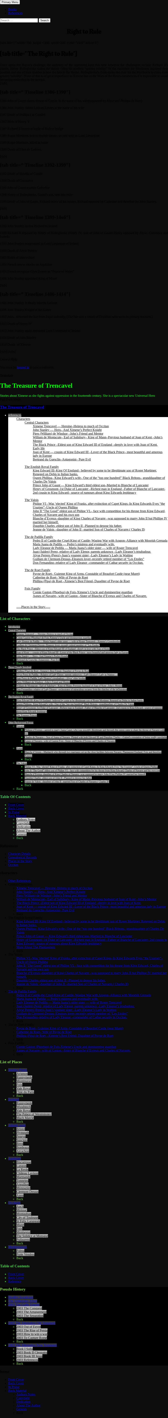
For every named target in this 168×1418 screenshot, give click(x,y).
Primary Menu (10, 2)
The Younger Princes (26, 715)
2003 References (27, 1360)
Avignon (22, 1073)
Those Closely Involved (19, 667)
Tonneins (22, 1180)
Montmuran (24, 1081)
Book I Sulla (24, 1349)
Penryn (21, 1136)
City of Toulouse (27, 1217)
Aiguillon (22, 1184)
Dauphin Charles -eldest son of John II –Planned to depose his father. (77, 526)
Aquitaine (14, 1158)
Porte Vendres (25, 1254)
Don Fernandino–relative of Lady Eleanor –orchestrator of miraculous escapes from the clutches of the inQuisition (71, 689)
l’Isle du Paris (25, 1092)
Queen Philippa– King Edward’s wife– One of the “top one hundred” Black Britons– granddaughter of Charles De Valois (75, 704)
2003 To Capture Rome (31, 1338)
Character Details (19, 853)
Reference (14, 1281)
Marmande (23, 1177)
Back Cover (16, 808)
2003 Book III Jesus (29, 1356)
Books (12, 9)
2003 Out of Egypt (28, 1326)
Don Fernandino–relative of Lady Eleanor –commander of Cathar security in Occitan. (88, 562)
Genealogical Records (22, 857)
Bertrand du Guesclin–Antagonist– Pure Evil (62, 459)
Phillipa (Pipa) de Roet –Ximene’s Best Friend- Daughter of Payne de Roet (81, 581)
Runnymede (24, 1077)
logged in (23, 367)
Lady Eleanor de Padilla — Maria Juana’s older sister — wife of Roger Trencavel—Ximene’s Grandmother (68, 641)
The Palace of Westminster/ (34, 1114)
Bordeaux (22, 1147)
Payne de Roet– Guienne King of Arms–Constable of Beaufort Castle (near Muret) (86, 573)
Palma (20, 1250)
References (15, 13)
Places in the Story (20, 861)
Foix (19, 1084)
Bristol (20, 1129)
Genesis (21, 834)
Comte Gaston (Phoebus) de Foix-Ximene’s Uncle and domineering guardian (83, 592)
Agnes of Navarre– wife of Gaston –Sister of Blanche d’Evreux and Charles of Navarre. (90, 596)
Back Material (17, 816)
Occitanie (14, 1202)
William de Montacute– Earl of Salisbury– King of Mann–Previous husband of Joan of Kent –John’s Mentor (69, 685)
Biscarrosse (23, 1162)
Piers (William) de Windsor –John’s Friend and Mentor (68, 433)
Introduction (14, 626)
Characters (23, 419)
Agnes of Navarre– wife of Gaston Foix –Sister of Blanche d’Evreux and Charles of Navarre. (70, 741)
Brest (19, 1143)
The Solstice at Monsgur (32, 1236)
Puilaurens (23, 1239)
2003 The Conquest (29, 1308)
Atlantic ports (17, 1125)
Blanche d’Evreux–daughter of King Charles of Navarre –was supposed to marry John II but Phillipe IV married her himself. (85, 774)
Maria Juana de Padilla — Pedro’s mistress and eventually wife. (74, 544)
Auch (20, 1206)
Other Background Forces (20, 722)
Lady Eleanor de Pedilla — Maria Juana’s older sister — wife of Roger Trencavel (85, 548)
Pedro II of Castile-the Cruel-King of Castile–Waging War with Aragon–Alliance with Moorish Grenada (100, 540)
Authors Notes (25, 819)
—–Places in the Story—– (33, 607)
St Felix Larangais (28, 1221)
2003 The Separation (29, 1315)
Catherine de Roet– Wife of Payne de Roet (60, 577)
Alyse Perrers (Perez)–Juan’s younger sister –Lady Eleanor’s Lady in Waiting (83, 555)
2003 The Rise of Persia (32, 1330)
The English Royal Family (42, 466)
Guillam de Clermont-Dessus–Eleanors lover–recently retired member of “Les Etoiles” (88, 559)
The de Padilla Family (39, 537)
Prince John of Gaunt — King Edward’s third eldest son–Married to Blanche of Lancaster (91, 485)
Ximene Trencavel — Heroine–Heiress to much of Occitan (71, 426)
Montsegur (23, 1232)
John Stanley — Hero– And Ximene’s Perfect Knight (67, 430)
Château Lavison (27, 1173)
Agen (20, 1195)
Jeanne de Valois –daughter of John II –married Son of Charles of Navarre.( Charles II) (89, 529)
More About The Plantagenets (35, 947)
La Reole (22, 1169)
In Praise (13, 812)
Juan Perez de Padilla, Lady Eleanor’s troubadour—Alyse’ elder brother (51, 678)
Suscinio (21, 1140)
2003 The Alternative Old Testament (31, 1323)
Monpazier (23, 1188)
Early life (39, 448)
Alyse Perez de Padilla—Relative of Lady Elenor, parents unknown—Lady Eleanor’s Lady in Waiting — (67, 674)
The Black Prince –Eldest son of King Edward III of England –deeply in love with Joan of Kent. (95, 444)
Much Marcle (25, 1118)
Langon (21, 1166)
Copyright (23, 823)
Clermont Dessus (27, 1191)
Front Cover (16, 804)
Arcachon (22, 1151)
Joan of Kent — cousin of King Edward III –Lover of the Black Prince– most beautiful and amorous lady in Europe (72, 652)
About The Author (28, 830)
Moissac (21, 1210)
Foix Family (32, 588)
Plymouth (22, 1132)
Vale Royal (23, 1088)
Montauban (23, 1214)
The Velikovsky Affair (22, 1301)
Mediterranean (17, 1247)
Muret (20, 1225)
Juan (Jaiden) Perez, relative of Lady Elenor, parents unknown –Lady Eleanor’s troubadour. (92, 551)
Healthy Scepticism (20, 1297)
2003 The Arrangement (31, 1312)
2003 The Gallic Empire (24, 1304)
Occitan (13, 864)
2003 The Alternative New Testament (32, 1345)
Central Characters (37, 422)
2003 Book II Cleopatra (31, 1352)
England (13, 1099)
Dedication (23, 827)
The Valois (32, 500)
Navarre (20, 726)
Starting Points (17, 1070)
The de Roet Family (37, 570)
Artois (19, 748)
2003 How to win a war (31, 1334)
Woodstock (23, 1107)
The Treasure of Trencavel (22, 407)
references (14, 415)
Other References (19, 880)
